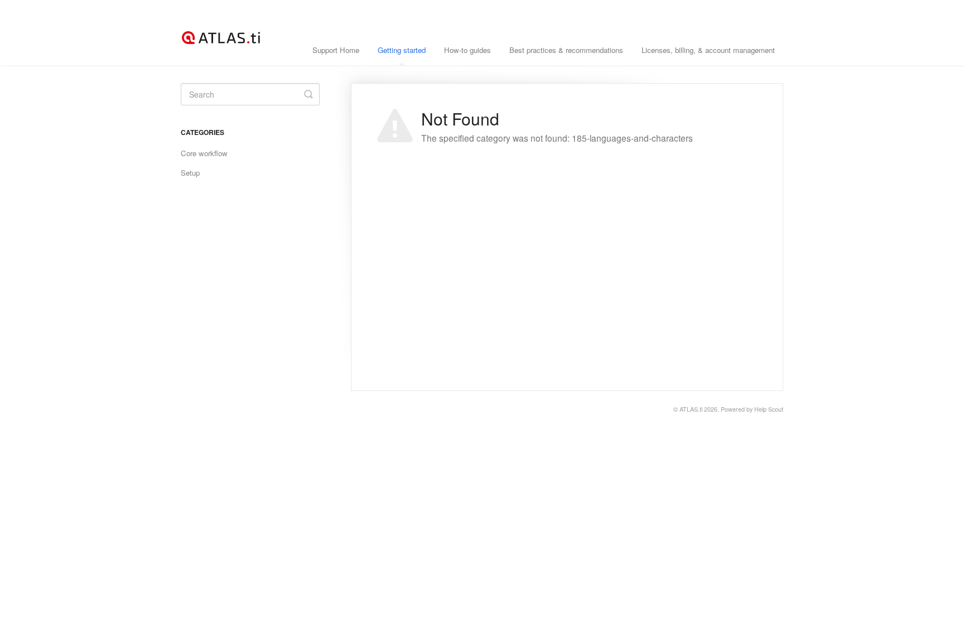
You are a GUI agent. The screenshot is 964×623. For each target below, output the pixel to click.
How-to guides (467, 50)
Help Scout (768, 409)
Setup (190, 172)
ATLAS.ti (690, 409)
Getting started (402, 50)
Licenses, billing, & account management (708, 50)
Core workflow (204, 153)
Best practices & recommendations (566, 50)
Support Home (335, 50)
